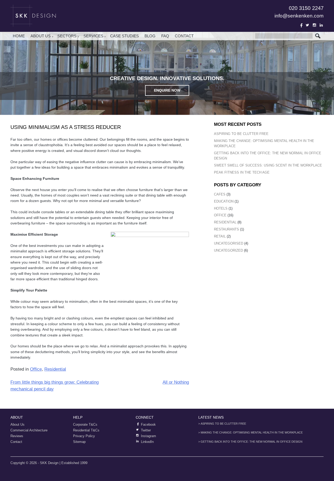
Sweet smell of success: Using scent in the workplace (268, 165)
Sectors (66, 36)
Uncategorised (228, 243)
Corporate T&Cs (85, 424)
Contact (184, 36)
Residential (55, 369)
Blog (150, 36)
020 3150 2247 (306, 8)
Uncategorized (228, 250)
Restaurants (226, 229)
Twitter (307, 25)
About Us (41, 36)
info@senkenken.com (299, 16)
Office (36, 369)
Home (19, 36)
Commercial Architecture (28, 430)
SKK (33, 15)
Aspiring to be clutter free (241, 134)
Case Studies (124, 36)
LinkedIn (321, 25)
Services (93, 36)
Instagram (314, 25)
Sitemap (79, 442)
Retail (220, 236)
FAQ (165, 36)
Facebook (300, 25)
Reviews (16, 436)
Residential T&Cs (86, 430)
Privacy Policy (84, 436)
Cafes (219, 194)
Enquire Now (167, 90)
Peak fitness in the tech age (242, 172)
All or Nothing (176, 382)
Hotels (221, 208)
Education (224, 201)
